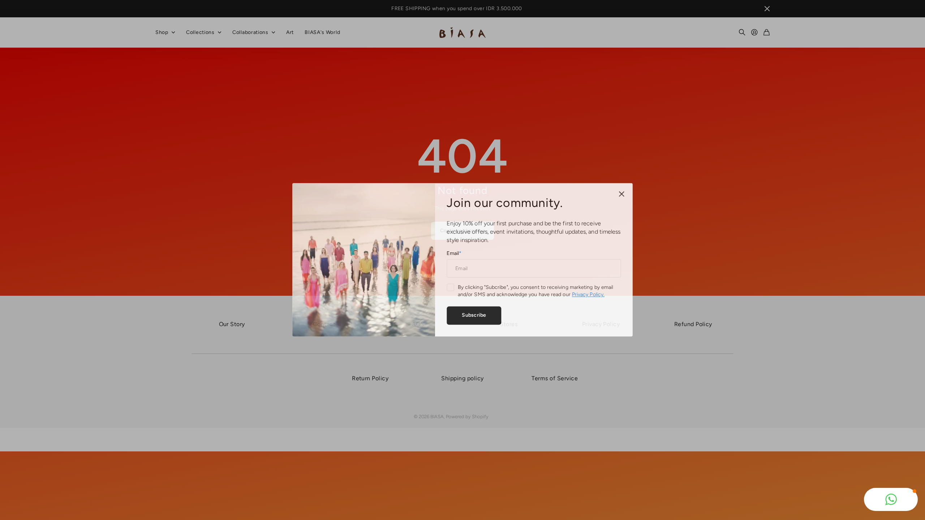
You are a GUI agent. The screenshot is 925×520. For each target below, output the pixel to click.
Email (454, 253)
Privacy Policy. (587, 294)
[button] (891, 499)
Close (620, 195)
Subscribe (474, 314)
